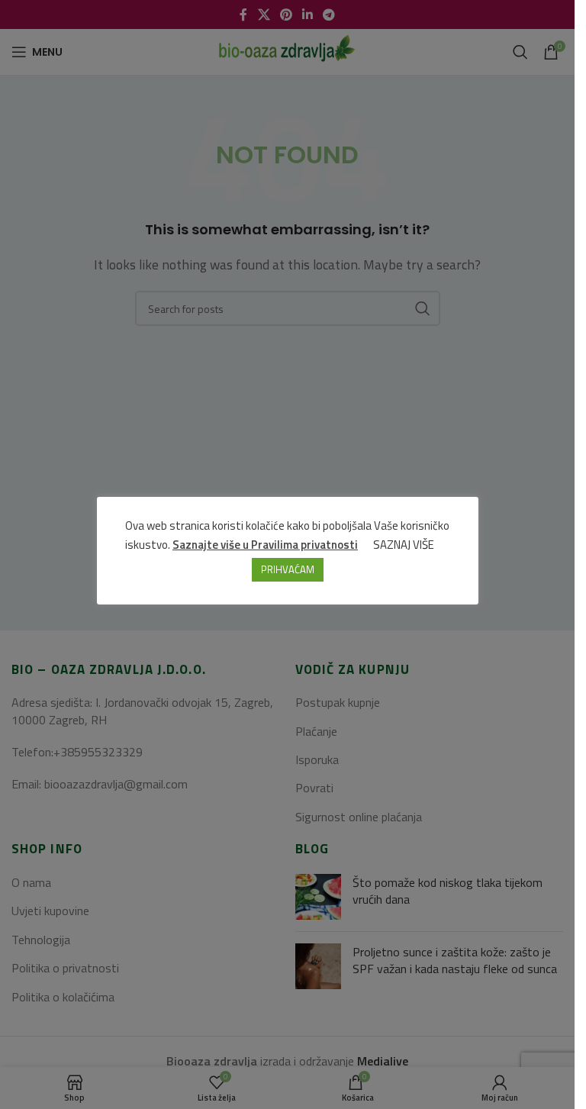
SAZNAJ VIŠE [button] (403, 544)
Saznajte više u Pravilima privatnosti (265, 544)
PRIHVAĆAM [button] (287, 569)
